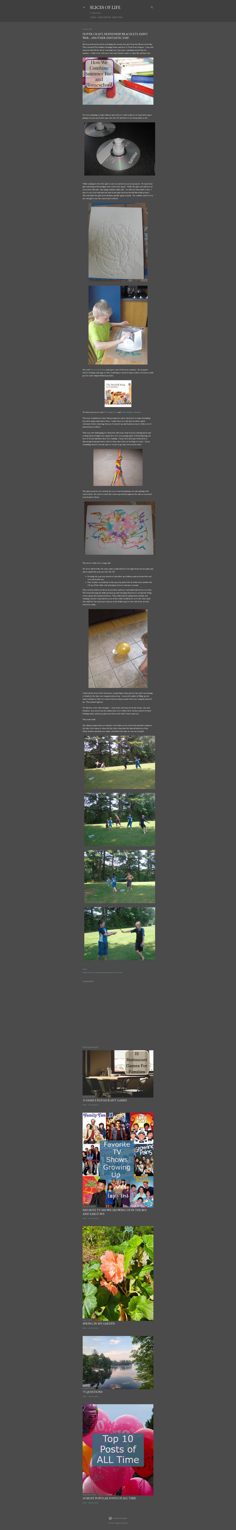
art (93, 972)
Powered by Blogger (120, 1518)
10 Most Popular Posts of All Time (109, 1498)
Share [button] (85, 969)
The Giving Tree (111, 412)
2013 (89, 972)
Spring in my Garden (99, 1323)
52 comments (93, 1328)
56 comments (93, 1396)
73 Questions (93, 1392)
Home (93, 17)
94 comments (93, 1218)
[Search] (151, 6)
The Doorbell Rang (98, 370)
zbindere (124, 1523)
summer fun (117, 972)
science (109, 972)
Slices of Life (105, 7)
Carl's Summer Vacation (130, 412)
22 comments (93, 1105)
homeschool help (101, 972)
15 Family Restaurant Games (105, 1100)
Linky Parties (104, 17)
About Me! (117, 17)
